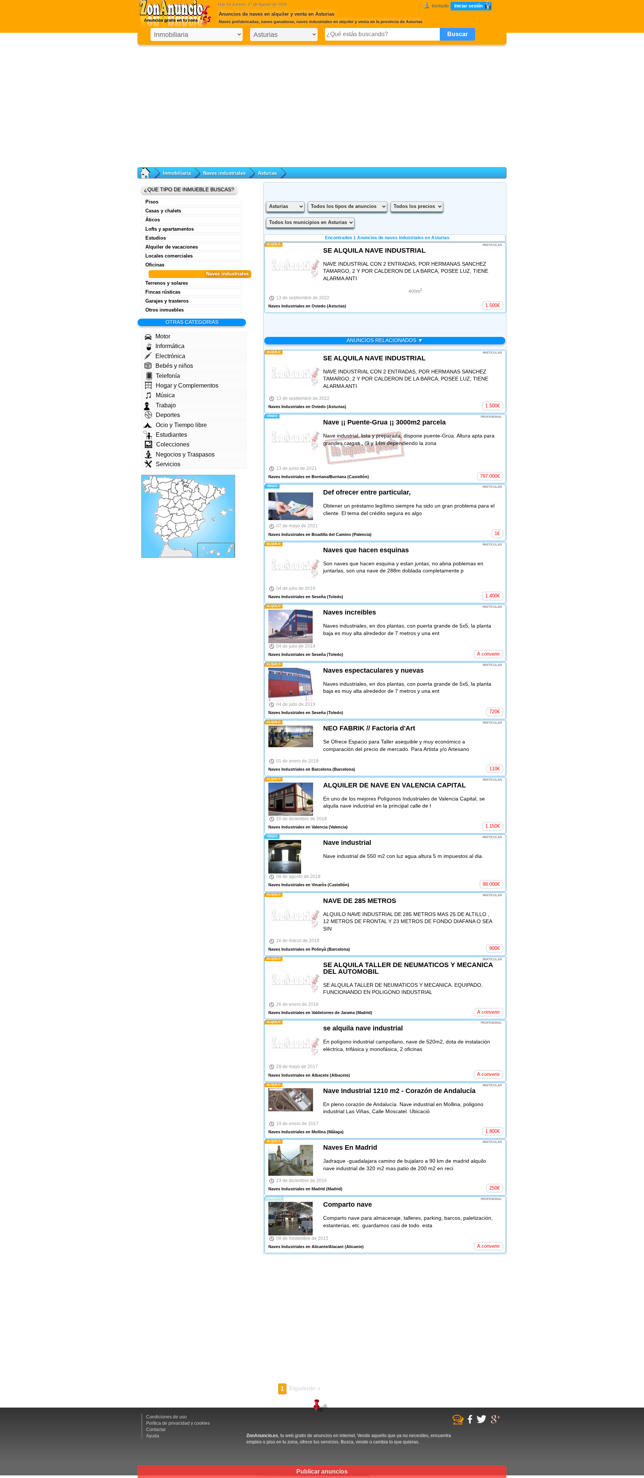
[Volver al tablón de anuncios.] (149, 173)
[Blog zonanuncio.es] (458, 1423)
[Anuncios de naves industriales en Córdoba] (171, 527)
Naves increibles (349, 612)
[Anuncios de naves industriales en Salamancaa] (164, 503)
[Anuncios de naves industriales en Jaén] (181, 527)
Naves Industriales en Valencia (298, 827)
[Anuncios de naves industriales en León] (165, 486)
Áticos (152, 219)
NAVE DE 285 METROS (359, 900)
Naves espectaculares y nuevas (373, 670)
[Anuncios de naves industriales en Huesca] (203, 490)
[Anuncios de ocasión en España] (177, 15)
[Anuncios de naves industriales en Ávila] (170, 504)
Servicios (168, 464)
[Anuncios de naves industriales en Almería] (188, 532)
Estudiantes (171, 435)
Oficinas (154, 265)
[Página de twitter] (482, 1422)
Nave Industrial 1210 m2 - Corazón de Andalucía (399, 1091)
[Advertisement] (322, 104)
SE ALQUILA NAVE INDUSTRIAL (374, 250)
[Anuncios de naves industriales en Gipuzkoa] (189, 481)
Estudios (155, 238)
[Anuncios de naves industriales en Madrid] (178, 505)
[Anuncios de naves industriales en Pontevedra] (147, 488)
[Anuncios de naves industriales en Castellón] (203, 507)
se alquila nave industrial (363, 1028)
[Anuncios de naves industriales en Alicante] (201, 523)
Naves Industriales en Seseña (297, 596)
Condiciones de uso (166, 1416)
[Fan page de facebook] (470, 1422)
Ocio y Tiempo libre (181, 425)
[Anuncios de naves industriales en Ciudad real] (178, 518)
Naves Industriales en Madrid (296, 1189)
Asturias (267, 173)
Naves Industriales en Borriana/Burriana (307, 476)
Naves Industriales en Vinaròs (297, 884)
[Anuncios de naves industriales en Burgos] (180, 488)
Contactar (156, 1429)
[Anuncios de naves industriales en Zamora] (163, 494)
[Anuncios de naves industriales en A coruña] (147, 481)
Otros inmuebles (164, 310)
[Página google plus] (496, 1422)
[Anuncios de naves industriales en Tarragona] (210, 500)
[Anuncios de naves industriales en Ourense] (154, 490)
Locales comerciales (169, 256)
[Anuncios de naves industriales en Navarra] (193, 486)
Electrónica (170, 356)
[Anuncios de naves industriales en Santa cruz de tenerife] (208, 552)
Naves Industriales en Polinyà (297, 949)
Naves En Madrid (350, 1147)
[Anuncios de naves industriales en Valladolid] (173, 494)
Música (165, 395)
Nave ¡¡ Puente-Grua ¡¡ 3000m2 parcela (384, 422)
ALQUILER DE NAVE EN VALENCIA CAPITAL (394, 785)
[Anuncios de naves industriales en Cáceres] (163, 511)
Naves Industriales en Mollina (297, 1132)
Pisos (151, 202)
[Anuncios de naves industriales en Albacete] (191, 520)
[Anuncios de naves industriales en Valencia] (198, 514)
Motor (162, 336)
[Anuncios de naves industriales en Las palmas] (225, 550)
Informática (169, 346)
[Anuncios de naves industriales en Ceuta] (168, 544)
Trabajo (166, 405)
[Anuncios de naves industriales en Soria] (186, 495)
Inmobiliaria (177, 173)
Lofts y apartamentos (169, 229)
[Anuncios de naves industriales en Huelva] (159, 530)
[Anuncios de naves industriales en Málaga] (173, 536)
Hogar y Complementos (187, 385)
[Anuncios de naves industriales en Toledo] (176, 511)
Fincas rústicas (162, 292)
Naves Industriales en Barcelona (299, 769)
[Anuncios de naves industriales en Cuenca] (189, 509)
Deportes (168, 415)
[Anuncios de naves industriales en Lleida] (211, 491)
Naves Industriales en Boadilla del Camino (309, 534)
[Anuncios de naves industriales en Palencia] (174, 488)
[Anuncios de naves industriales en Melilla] (184, 548)
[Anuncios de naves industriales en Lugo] (155, 482)
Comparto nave (347, 1204)
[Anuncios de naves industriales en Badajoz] (164, 520)
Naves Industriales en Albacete (298, 1075)
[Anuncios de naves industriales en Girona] (220, 491)
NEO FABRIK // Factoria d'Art (369, 728)
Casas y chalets (163, 211)
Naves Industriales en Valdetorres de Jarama (311, 1012)
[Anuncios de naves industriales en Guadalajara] (187, 503)
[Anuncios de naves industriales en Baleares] (222, 514)
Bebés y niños (174, 366)
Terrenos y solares (166, 283)
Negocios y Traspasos (185, 454)
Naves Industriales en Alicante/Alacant (306, 1246)
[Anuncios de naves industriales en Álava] (185, 483)
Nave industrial (347, 842)
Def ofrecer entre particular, (367, 492)
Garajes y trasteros (167, 301)
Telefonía (168, 376)
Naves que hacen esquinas (366, 550)
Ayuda (152, 1435)
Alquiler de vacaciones (171, 247)
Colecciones (172, 444)
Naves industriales (224, 173)
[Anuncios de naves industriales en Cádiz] (165, 538)
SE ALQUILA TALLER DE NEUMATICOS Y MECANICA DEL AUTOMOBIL (408, 968)
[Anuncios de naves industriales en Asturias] (165, 480)
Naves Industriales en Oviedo (297, 306)
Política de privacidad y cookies (178, 1423)
